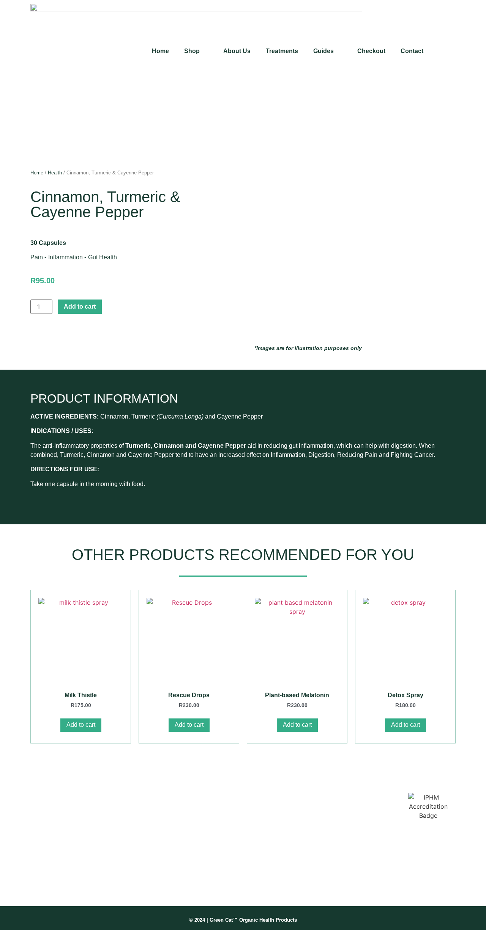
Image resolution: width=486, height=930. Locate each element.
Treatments (282, 51)
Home (160, 51)
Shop (192, 51)
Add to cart (80, 306)
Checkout (371, 51)
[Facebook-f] (38, 883)
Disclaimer (308, 814)
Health (55, 173)
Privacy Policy (313, 839)
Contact (412, 51)
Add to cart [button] (80, 724)
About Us (237, 51)
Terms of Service (316, 826)
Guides (323, 51)
